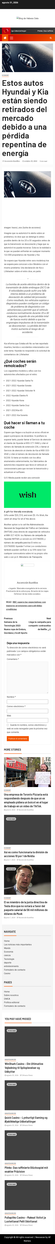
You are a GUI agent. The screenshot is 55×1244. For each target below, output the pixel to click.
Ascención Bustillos (12, 161)
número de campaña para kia (17, 542)
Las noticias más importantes (18, 944)
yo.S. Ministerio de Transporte (28, 557)
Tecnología (9, 959)
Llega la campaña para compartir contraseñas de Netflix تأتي (39, 624)
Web (9, 715)
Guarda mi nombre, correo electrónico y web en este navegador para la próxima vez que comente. (27, 728)
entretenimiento (11, 966)
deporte (7, 962)
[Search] (50, 37)
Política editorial (11, 1002)
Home (7, 941)
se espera (8, 264)
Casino (7, 973)
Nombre (11, 697)
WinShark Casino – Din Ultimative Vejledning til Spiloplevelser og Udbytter (24, 1067)
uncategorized (10, 1059)
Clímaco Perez (27, 1075)
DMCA (7, 999)
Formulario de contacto (14, 970)
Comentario (13, 659)
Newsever (40, 1237)
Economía (8, 951)
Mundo (7, 948)
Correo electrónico (16, 706)
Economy (5, 75)
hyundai (19, 546)
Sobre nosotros (11, 995)
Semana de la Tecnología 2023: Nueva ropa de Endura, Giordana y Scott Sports (15, 625)
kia (29, 546)
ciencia (7, 955)
